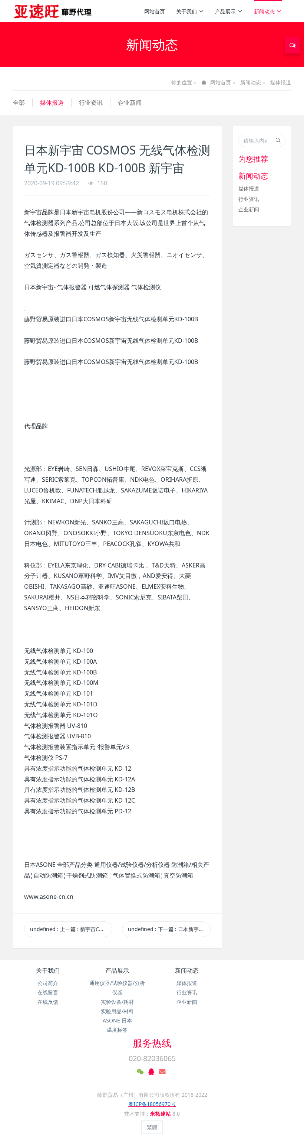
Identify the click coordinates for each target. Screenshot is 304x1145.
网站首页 (154, 11)
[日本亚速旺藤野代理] (53, 11)
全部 (19, 102)
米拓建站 (161, 1113)
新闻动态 (264, 11)
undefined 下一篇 (169, 929)
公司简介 (47, 982)
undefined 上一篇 (71, 929)
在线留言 (47, 992)
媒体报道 (280, 82)
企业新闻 (130, 102)
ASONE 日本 (117, 1020)
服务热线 (152, 1043)
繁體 (152, 1127)
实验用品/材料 (117, 1011)
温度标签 (117, 1029)
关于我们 (186, 11)
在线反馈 (47, 1001)
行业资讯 (91, 102)
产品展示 (225, 11)
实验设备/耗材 (117, 1001)
